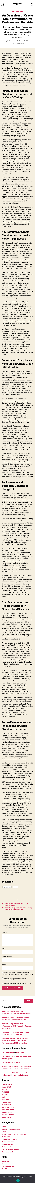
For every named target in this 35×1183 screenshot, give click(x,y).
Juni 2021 (5, 1092)
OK (18, 1180)
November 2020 (8, 1110)
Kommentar (6, 932)
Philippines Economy (9, 1139)
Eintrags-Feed (7, 1164)
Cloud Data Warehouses (10, 1129)
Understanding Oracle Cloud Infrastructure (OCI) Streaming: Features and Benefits (17, 1026)
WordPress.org (7, 1169)
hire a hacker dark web (10, 1066)
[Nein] (33, 1178)
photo (18, 1062)
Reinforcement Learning (11, 1149)
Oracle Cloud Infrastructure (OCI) (14, 1134)
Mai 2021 (5, 1094)
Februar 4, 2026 (24, 41)
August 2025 (6, 1087)
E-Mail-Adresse (7, 956)
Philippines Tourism (9, 1147)
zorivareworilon (7, 1056)
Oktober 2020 (7, 1112)
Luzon (4, 1132)
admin (13, 41)
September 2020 (8, 1115)
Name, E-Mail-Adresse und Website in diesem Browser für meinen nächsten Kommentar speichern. (18, 973)
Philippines (17, 3)
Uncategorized (17, 11)
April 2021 (5, 1097)
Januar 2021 (6, 1105)
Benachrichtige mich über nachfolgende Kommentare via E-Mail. (14, 979)
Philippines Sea (7, 1144)
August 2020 (6, 1117)
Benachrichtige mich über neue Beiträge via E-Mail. (18, 983)
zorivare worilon (8, 1052)
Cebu (4, 1127)
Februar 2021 (6, 1102)
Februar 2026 (7, 1084)
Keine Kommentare (18, 43)
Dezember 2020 (8, 1107)
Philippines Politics (8, 1142)
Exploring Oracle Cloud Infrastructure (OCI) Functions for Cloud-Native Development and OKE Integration (15, 1041)
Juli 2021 (5, 1089)
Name (4, 948)
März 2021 (5, 1099)
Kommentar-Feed (8, 1166)
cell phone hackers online (11, 1073)
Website (4, 964)
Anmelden (5, 1161)
